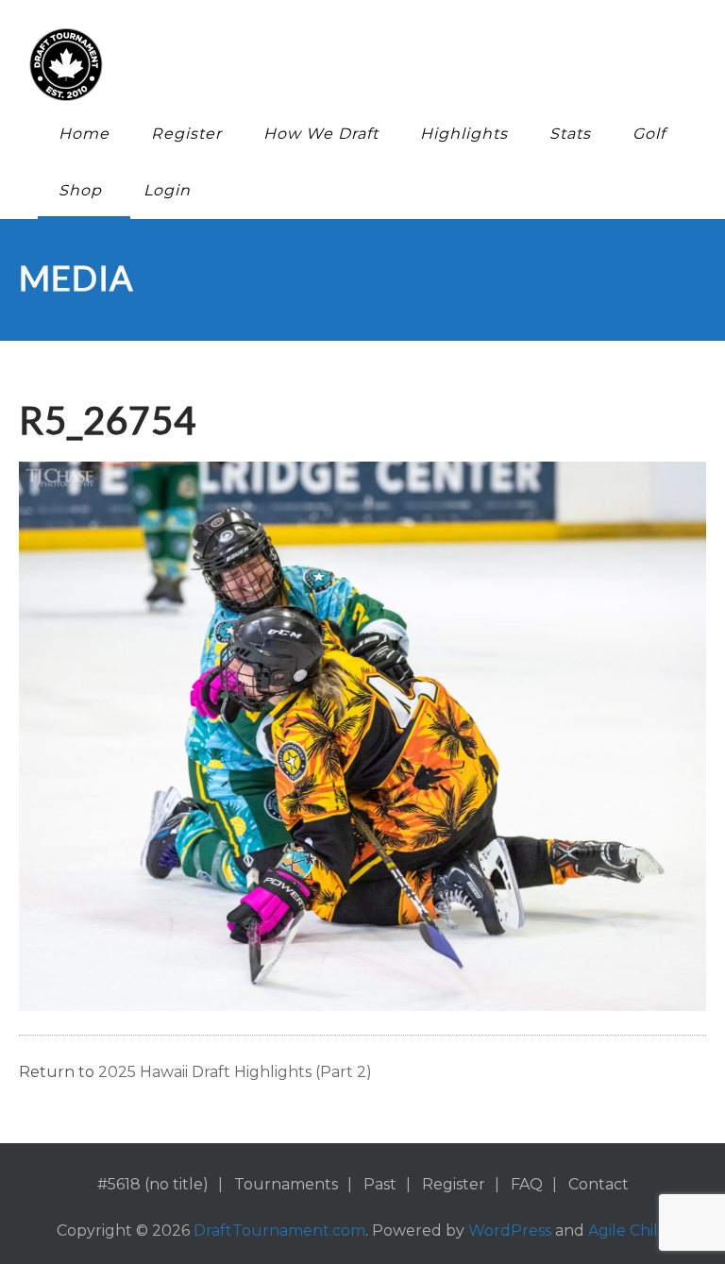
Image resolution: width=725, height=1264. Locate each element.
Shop (80, 190)
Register (186, 134)
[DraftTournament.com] (348, 64)
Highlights (464, 134)
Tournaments (286, 1184)
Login (167, 190)
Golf (649, 134)
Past (379, 1184)
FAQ (527, 1184)
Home (84, 134)
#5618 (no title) (153, 1184)
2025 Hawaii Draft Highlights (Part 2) (235, 1072)
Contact (598, 1184)
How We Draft (321, 134)
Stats (570, 134)
